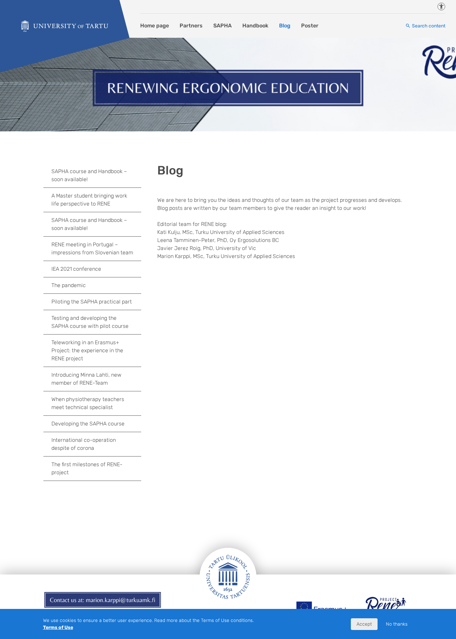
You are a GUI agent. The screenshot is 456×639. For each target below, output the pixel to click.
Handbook (255, 25)
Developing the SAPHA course (88, 423)
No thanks (397, 624)
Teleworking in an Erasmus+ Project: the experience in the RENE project (87, 350)
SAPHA (222, 25)
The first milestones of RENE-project (87, 468)
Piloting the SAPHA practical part (91, 301)
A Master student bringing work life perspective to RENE (89, 200)
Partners (191, 25)
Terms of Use (58, 627)
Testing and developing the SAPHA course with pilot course (90, 322)
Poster (309, 25)
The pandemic (68, 285)
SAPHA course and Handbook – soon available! (89, 175)
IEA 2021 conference (76, 269)
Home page (154, 25)
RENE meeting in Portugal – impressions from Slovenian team (92, 248)
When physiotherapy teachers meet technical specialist (87, 403)
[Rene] (64, 26)
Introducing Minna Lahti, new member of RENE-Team (86, 379)
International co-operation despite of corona (83, 444)
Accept (364, 624)
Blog (284, 25)
